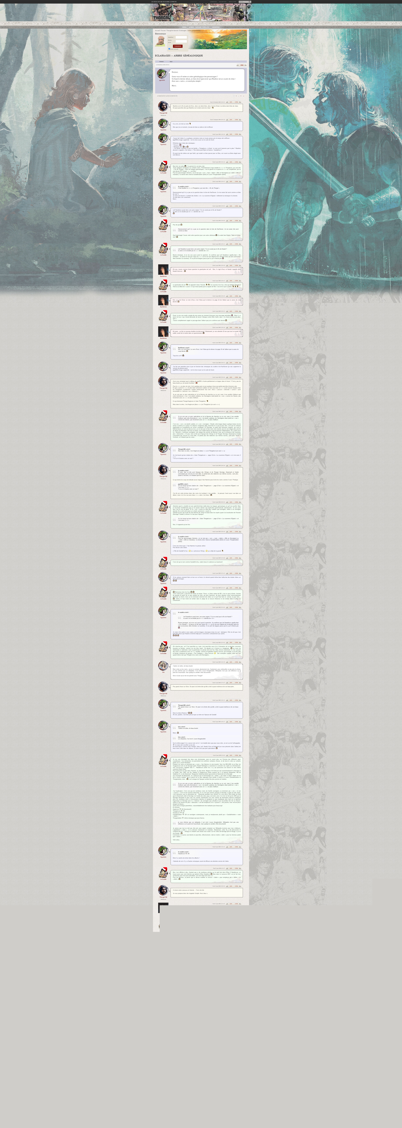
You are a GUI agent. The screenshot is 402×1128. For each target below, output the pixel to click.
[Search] (249, 2)
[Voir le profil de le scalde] (163, 170)
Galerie (239, 24)
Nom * (172, 1015)
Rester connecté (174, 49)
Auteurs (182, 24)
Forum (184, 27)
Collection (194, 24)
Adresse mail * (204, 1015)
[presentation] (161, 1027)
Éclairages (221, 24)
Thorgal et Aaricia (172, 30)
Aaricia (236, 1019)
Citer (241, 65)
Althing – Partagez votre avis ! (199, 27)
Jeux (231, 24)
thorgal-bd (163, 113)
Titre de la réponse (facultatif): (175, 1005)
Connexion (213, 2)
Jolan (232, 1021)
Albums (172, 24)
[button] (161, 1027)
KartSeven (163, 276)
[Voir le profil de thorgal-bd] (163, 110)
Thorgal (228, 1019)
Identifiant (170, 37)
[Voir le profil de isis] (163, 670)
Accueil (157, 30)
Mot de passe (169, 41)
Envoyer (237, 1069)
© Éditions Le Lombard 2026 (209, 1122)
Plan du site (188, 1122)
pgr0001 (162, 80)
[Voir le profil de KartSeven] (163, 274)
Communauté (207, 24)
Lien (231, 102)
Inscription (222, 2)
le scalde (163, 173)
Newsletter (232, 2)
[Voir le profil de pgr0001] (162, 73)
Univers (163, 24)
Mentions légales (196, 1122)
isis (163, 672)
